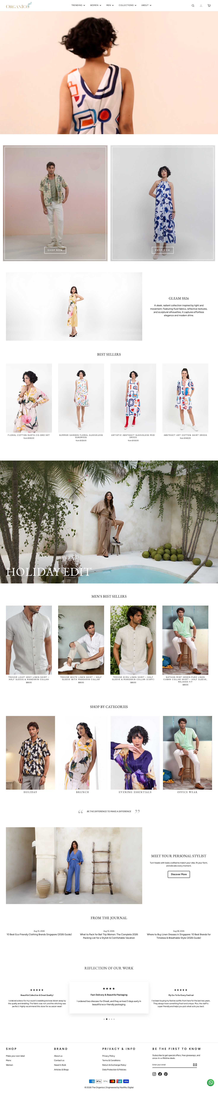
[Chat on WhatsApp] (210, 1082)
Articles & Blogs (61, 1069)
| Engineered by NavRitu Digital (119, 1087)
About (145, 5)
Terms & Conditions (111, 1060)
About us (58, 1056)
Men (108, 5)
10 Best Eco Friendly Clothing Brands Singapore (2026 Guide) (39, 934)
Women (94, 5)
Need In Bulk (60, 1065)
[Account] (201, 5)
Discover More (179, 874)
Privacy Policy (108, 1056)
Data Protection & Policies (114, 1069)
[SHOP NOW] (55, 203)
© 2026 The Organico (95, 1087)
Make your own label (15, 1056)
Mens (8, 1060)
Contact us (59, 1060)
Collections (126, 5)
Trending (76, 5)
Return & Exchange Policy (114, 1065)
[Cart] (209, 5)
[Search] (193, 5)
